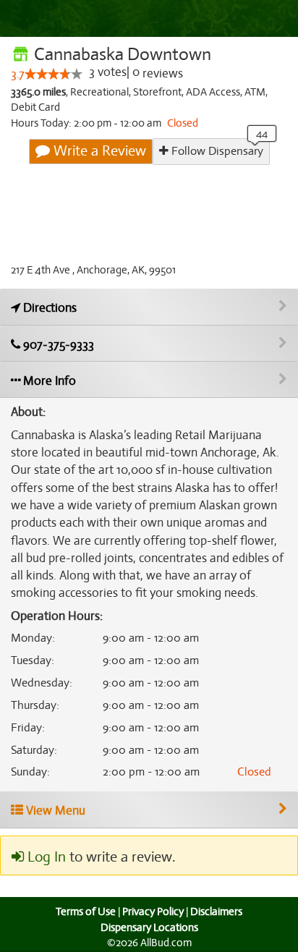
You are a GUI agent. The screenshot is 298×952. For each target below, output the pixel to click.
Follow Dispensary (216, 151)
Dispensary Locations (149, 927)
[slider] (53, 74)
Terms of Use (86, 911)
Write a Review (98, 151)
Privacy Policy (153, 911)
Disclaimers (216, 911)
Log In (45, 857)
